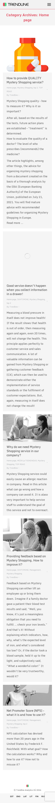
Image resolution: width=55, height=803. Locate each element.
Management (35, 569)
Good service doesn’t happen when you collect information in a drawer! (27, 289)
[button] (4, 4)
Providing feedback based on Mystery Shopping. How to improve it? (26, 560)
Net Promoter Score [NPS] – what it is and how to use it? (26, 712)
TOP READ (20, 464)
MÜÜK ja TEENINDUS (27, 460)
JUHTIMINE (23, 299)
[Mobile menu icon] (49, 4)
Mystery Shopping (25, 87)
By (12, 95)
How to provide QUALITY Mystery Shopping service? (25, 80)
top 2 (35, 87)
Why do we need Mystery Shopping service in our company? (24, 451)
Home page (11, 87)
